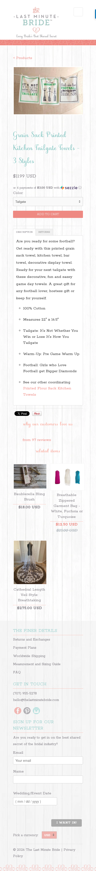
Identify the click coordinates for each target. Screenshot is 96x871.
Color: (18, 193)
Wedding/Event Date (32, 793)
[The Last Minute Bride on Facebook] (17, 711)
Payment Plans (24, 648)
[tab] (24, 232)
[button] (48, 188)
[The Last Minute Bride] (36, 23)
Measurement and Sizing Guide (37, 664)
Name (18, 771)
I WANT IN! (66, 823)
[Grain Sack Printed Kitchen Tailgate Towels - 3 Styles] (48, 90)
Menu (78, 11)
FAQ (17, 672)
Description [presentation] (24, 232)
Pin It (37, 413)
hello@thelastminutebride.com (36, 700)
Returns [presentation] (44, 232)
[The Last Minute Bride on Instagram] (36, 711)
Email (18, 752)
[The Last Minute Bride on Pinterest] (27, 711)
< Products (22, 58)
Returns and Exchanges (31, 640)
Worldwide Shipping (29, 656)
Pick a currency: (27, 835)
